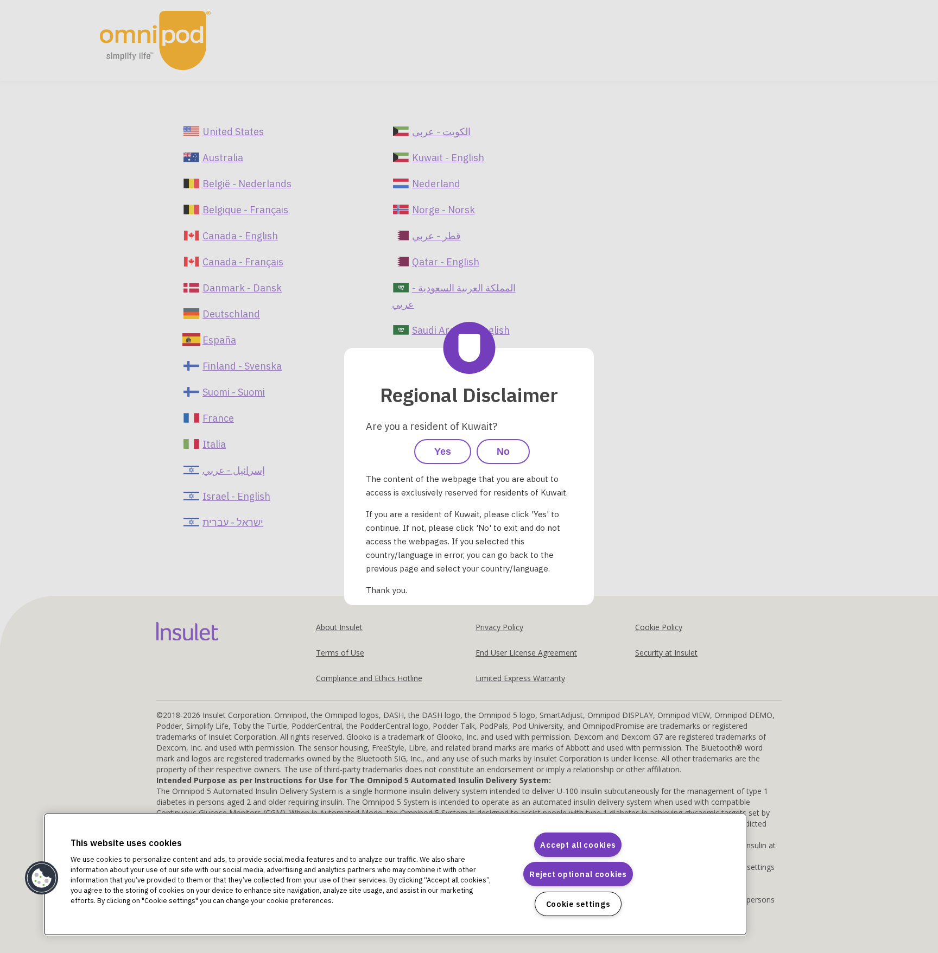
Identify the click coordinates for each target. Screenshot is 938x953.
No (503, 451)
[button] (41, 878)
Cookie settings (578, 904)
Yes (442, 451)
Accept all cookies (578, 845)
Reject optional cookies (578, 874)
